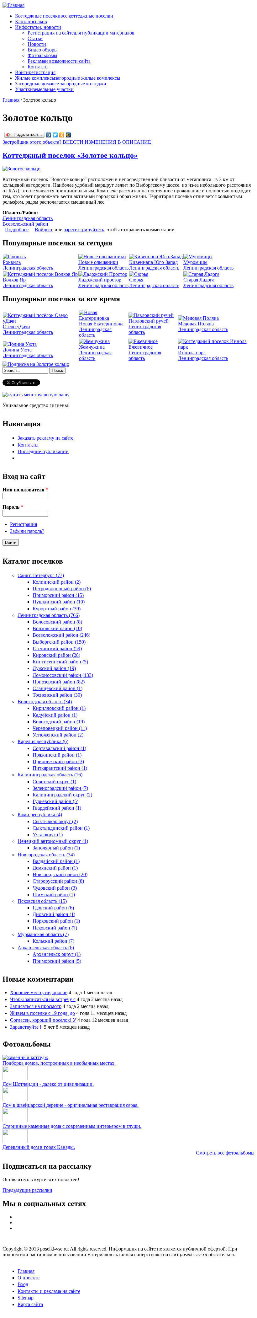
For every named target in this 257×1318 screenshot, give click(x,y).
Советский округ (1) (54, 781)
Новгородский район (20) (60, 874)
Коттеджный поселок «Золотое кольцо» (70, 155)
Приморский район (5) (57, 961)
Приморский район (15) (58, 595)
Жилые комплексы (67, 78)
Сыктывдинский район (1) (61, 828)
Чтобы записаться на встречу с (43, 999)
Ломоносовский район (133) (63, 675)
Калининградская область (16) (50, 774)
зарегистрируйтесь (84, 229)
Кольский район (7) (53, 941)
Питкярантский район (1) (60, 768)
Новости (37, 44)
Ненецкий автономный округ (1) (53, 841)
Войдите (44, 229)
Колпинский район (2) (57, 582)
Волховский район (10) (57, 628)
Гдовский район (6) (53, 907)
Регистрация (23, 524)
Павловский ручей (148, 321)
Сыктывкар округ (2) (55, 821)
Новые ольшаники (98, 262)
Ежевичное (140, 347)
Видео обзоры (43, 49)
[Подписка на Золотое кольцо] (36, 364)
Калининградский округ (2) (62, 794)
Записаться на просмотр (35, 1006)
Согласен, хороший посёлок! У (43, 1020)
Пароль (13, 507)
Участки (44, 89)
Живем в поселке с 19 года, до (42, 1013)
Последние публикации (43, 451)
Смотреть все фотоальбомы (225, 1152)
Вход (23, 1284)
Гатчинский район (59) (57, 648)
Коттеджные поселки (64, 16)
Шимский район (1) (54, 894)
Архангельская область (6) (46, 947)
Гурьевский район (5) (55, 801)
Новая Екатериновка (101, 323)
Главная (11, 100)
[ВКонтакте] (48, 135)
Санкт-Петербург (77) (41, 575)
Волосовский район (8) (57, 621)
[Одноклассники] (62, 135)
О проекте (28, 1277)
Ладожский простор (99, 279)
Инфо (38, 27)
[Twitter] (55, 135)
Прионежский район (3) (58, 761)
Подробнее (17, 229)
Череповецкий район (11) (60, 728)
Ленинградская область (28, 218)
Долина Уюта (17, 349)
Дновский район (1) (54, 914)
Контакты (38, 66)
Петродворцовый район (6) (62, 588)
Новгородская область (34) (46, 854)
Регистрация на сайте (81, 32)
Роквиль (12, 262)
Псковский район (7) (55, 927)
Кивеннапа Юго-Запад (153, 262)
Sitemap (26, 1297)
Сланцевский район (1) (57, 688)
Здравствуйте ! (26, 1027)
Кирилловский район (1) (59, 708)
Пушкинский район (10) (59, 601)
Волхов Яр (14, 279)
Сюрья (136, 279)
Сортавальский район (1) (59, 748)
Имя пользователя (25, 489)
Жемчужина (92, 347)
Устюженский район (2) (58, 734)
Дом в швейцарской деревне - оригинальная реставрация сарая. (71, 1105)
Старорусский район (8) (58, 881)
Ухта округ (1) (48, 834)
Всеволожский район (25, 224)
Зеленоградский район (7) (60, 788)
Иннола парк (192, 352)
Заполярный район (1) (56, 847)
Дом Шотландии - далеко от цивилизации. (48, 1084)
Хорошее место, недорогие (38, 992)
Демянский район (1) (55, 868)
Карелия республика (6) (43, 741)
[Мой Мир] (68, 135)
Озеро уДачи (16, 326)
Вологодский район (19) (59, 721)
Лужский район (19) (54, 668)
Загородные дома (60, 83)
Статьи (35, 38)
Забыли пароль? (27, 531)
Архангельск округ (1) (57, 954)
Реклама (59, 61)
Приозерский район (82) (59, 681)
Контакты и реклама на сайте (49, 1291)
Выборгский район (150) (59, 642)
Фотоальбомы (42, 55)
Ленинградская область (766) (49, 615)
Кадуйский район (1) (55, 715)
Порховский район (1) (56, 921)
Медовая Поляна (196, 323)
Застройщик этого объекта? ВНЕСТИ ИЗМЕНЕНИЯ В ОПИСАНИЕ (77, 142)
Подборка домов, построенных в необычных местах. (59, 1063)
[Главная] (13, 5)
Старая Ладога (198, 279)
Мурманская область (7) (43, 934)
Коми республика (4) (40, 814)
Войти (35, 72)
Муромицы (195, 262)
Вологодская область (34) (45, 701)
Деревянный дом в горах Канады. (39, 1147)
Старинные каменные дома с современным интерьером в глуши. (72, 1126)
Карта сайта (30, 1304)
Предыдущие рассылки (27, 1190)
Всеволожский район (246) (61, 635)
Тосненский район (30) (57, 695)
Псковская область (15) (42, 901)
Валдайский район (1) (56, 861)
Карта (31, 21)
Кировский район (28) (56, 655)
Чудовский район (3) (55, 888)
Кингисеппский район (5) (60, 661)
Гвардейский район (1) (57, 808)
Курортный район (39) (57, 608)
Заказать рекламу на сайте (45, 438)
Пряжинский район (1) (57, 755)
